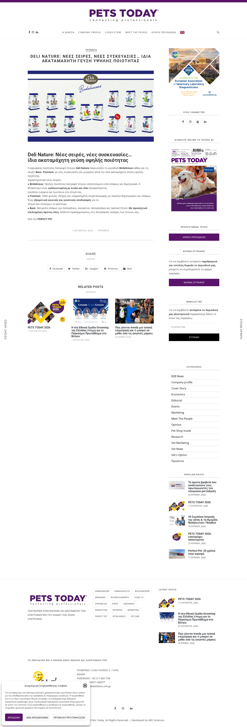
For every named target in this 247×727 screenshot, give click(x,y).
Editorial (176, 400)
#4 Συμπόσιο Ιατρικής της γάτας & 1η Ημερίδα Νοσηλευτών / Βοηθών (202, 519)
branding (100, 597)
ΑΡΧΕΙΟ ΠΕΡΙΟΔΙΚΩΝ (194, 237)
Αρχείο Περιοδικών (164, 32)
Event (115, 603)
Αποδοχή (14, 717)
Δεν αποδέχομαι (37, 717)
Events (175, 406)
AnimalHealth (122, 591)
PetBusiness (119, 616)
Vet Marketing (180, 443)
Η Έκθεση (68, 32)
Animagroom (102, 591)
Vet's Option (179, 455)
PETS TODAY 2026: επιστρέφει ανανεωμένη (200, 536)
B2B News (177, 376)
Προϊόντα (91, 50)
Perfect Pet (101, 616)
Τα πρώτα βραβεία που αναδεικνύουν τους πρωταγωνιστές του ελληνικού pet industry (202, 487)
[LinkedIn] (205, 122)
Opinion (176, 425)
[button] (85, 685)
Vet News (177, 449)
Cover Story (113, 32)
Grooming (128, 603)
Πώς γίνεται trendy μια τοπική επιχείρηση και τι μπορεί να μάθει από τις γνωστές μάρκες (134, 330)
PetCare (135, 616)
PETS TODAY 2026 (39, 327)
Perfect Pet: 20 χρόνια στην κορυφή (201, 552)
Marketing (177, 412)
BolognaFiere (142, 591)
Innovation (101, 610)
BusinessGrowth (120, 597)
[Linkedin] (37, 32)
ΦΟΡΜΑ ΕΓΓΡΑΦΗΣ (194, 282)
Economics (178, 394)
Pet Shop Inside (181, 431)
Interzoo (117, 610)
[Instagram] (33, 32)
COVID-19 (138, 597)
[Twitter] (198, 122)
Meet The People (137, 32)
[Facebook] (29, 32)
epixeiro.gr (101, 603)
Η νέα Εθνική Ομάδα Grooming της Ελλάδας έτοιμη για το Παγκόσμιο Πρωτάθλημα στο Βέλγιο (90, 332)
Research (177, 437)
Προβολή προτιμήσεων (69, 717)
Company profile (89, 32)
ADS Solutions (156, 720)
